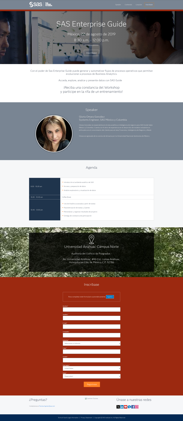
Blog (129, 407)
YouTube (125, 407)
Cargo (65, 348)
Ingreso (110, 297)
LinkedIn (122, 407)
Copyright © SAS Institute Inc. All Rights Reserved (109, 417)
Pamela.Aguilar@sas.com (47, 406)
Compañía (66, 331)
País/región (66, 365)
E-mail (65, 323)
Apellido (65, 314)
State (65, 373)
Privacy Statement (86, 417)
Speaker (118, 5)
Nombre (65, 306)
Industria (66, 340)
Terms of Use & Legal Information (68, 417)
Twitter (118, 407)
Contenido (128, 5)
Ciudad (65, 356)
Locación (139, 5)
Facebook (133, 407)
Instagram (136, 407)
